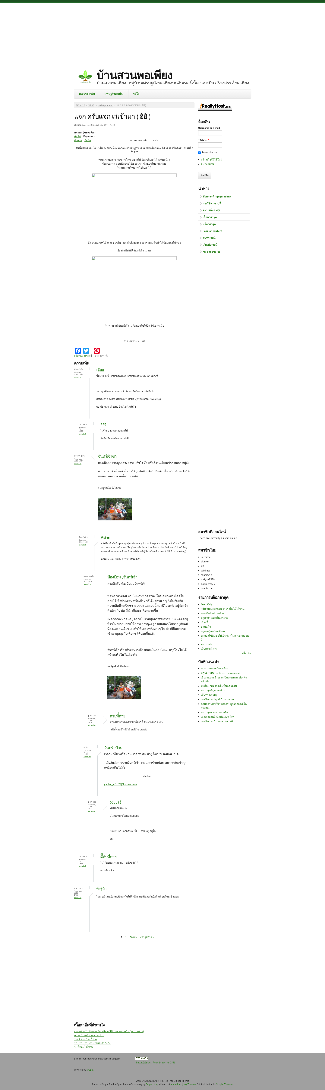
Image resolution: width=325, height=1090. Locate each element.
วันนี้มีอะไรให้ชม (83, 1047)
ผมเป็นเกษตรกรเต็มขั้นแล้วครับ (219, 686)
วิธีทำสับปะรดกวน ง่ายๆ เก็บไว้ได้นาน (223, 608)
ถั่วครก (78, 140)
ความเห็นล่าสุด (211, 210)
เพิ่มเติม (246, 653)
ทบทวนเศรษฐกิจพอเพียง (214, 668)
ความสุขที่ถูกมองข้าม (213, 690)
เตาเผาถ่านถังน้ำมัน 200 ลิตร (218, 716)
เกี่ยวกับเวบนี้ (210, 244)
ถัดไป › (133, 937)
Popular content (212, 231)
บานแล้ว (206, 626)
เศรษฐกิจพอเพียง (114, 93)
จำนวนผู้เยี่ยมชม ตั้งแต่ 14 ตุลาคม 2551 (155, 1062)
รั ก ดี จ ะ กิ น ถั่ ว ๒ (85, 1039)
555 (103, 424)
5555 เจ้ (115, 802)
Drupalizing (152, 1084)
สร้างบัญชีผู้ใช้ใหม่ (211, 159)
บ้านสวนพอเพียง (134, 75)
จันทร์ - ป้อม (113, 747)
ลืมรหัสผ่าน (207, 164)
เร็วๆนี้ (204, 622)
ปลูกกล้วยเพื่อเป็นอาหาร (214, 617)
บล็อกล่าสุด (209, 224)
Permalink (77, 377)
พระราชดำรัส (87, 93)
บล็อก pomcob (105, 105)
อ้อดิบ (87, 140)
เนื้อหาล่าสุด (210, 217)
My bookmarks (211, 251)
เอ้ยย (100, 370)
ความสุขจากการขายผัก (214, 712)
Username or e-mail (210, 128)
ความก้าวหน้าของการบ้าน (89, 1035)
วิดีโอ (136, 93)
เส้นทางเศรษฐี (209, 695)
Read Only (207, 604)
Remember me (209, 152)
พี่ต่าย (105, 537)
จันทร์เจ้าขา (107, 456)
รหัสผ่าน (203, 140)
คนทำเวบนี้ (209, 238)
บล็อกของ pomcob (82, 355)
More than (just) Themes (183, 1084)
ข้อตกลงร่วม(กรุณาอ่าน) (217, 196)
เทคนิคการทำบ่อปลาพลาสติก (217, 721)
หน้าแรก (80, 105)
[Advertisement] (162, 33)
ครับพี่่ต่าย (117, 716)
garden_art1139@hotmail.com (120, 784)
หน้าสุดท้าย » (147, 937)
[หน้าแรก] (85, 77)
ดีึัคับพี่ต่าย (108, 856)
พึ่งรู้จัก (101, 888)
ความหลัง (206, 644)
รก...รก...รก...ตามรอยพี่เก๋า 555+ (92, 1043)
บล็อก (91, 105)
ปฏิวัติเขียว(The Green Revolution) (220, 673)
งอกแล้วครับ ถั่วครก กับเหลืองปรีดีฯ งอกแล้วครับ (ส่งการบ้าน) (109, 1031)
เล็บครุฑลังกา (209, 648)
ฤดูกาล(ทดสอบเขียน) (213, 631)
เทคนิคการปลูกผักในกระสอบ (217, 699)
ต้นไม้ (77, 136)
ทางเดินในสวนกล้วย (212, 613)
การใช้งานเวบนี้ (212, 203)
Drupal (90, 1069)
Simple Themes (224, 1084)
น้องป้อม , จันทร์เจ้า (122, 577)
